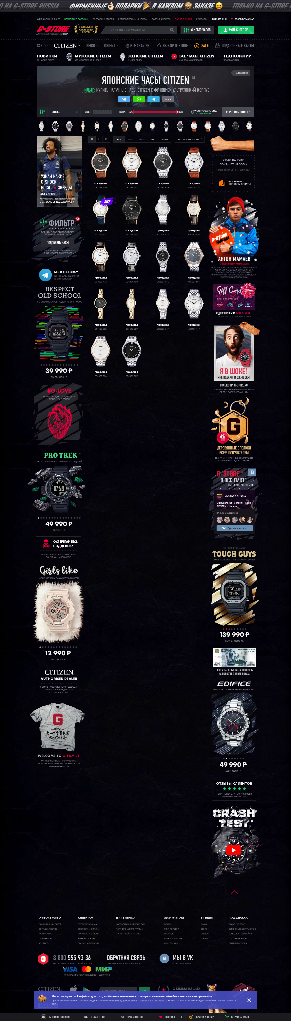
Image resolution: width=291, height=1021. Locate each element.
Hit (152, 139)
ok (144, 990)
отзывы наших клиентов (186, 991)
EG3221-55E (163, 282)
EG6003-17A (101, 282)
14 (77, 365)
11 (69, 365)
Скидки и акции (204, 1017)
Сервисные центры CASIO (242, 929)
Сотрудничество (161, 19)
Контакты (201, 19)
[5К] (133, 112)
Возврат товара (86, 939)
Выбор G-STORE (175, 46)
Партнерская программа (129, 929)
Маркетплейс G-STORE (128, 934)
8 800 (72, 958)
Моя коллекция (173, 939)
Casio (41, 46)
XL (106, 139)
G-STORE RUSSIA (235, 496)
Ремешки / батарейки (240, 934)
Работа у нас (45, 934)
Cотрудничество (48, 929)
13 (74, 365)
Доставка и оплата (88, 929)
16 (80, 518)
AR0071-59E (132, 376)
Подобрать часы (238, 939)
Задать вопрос (237, 924)
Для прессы (45, 939)
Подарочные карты (238, 46)
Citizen (65, 46)
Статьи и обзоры (238, 943)
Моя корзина (171, 929)
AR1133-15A (132, 188)
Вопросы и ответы (103, 19)
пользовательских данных (153, 1001)
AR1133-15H (101, 188)
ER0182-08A (194, 235)
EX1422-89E (101, 329)
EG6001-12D (132, 282)
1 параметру (203, 114)
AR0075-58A (101, 376)
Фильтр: (88, 91)
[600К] (176, 112)
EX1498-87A (163, 235)
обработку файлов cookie (124, 1001)
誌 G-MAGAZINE (137, 46)
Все (119, 139)
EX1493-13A (101, 235)
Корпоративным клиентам (132, 19)
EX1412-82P (132, 329)
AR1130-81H (163, 188)
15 (77, 518)
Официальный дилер (48, 19)
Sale (205, 46)
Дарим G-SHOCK (183, 19)
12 (71, 365)
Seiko (90, 46)
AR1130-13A (194, 188)
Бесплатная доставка (76, 19)
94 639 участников (227, 513)
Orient (109, 46)
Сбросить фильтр (238, 112)
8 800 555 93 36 (219, 19)
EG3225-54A (163, 329)
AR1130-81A (194, 329)
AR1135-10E (132, 235)
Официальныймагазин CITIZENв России (86, 30)
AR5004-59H (194, 282)
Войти (167, 924)
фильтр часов (201, 30)
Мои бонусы (171, 943)
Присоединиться (236, 528)
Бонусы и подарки (88, 943)
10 (66, 365)
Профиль (169, 934)
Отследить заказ (244, 19)
